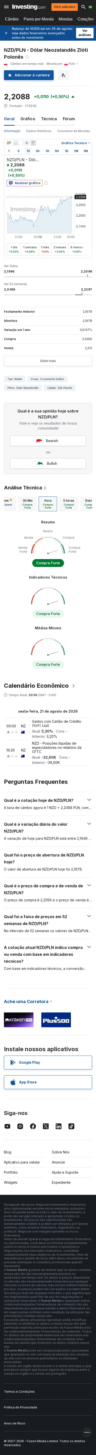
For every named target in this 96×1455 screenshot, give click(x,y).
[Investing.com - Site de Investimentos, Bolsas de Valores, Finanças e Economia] (29, 7)
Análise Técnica (23, 488)
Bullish (52, 463)
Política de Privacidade (20, 1407)
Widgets (10, 1182)
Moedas (66, 19)
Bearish (52, 441)
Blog (7, 1152)
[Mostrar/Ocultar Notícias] (33, 143)
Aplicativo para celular (22, 1162)
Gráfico (27, 118)
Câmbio (12, 19)
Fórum (69, 118)
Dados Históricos (38, 131)
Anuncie (58, 1162)
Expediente (61, 1182)
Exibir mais (48, 361)
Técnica (49, 118)
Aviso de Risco (14, 1423)
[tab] (27, 503)
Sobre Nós (60, 1152)
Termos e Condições (19, 1391)
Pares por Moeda (39, 19)
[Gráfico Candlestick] (9, 143)
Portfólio (11, 1172)
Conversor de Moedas (73, 131)
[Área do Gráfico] (15, 143)
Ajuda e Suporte (65, 1172)
